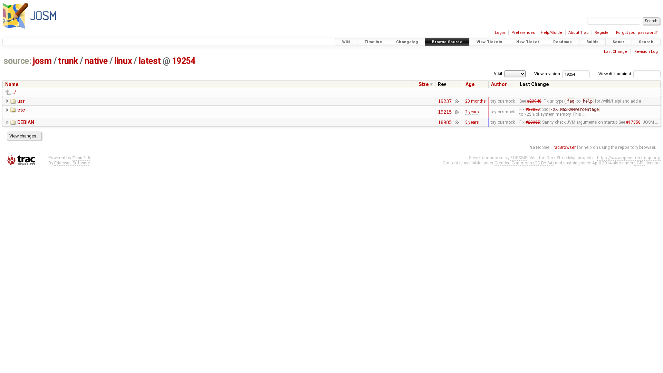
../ (14, 92)
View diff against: (615, 73)
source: (17, 61)
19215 (444, 112)
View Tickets (489, 42)
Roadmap (562, 42)
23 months (475, 101)
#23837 (533, 109)
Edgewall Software (72, 162)
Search (646, 42)
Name (11, 84)
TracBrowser (563, 147)
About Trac (578, 32)
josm (42, 61)
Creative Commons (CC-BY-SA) (524, 162)
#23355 (533, 122)
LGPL (639, 162)
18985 (444, 122)
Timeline (373, 42)
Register (602, 32)
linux (123, 61)
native (96, 61)
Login (500, 32)
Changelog (407, 42)
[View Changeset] (456, 101)
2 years (472, 111)
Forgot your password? (637, 32)
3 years (472, 122)
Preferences (523, 32)
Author (499, 84)
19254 (183, 61)
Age (469, 84)
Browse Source (447, 42)
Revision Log (646, 51)
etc (21, 110)
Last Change (615, 51)
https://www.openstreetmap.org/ (629, 157)
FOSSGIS (518, 157)
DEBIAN (25, 122)
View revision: (547, 73)
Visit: (498, 73)
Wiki (346, 42)
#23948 (534, 101)
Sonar (619, 42)
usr (21, 101)
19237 (444, 101)
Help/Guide (551, 32)
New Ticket (527, 42)
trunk (68, 61)
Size (424, 84)
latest (149, 61)
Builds (592, 42)
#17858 (633, 122)
